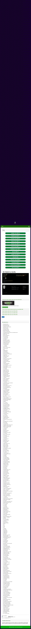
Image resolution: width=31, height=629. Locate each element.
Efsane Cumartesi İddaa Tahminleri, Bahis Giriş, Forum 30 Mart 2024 (12, 309)
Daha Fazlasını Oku (5, 307)
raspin (6, 274)
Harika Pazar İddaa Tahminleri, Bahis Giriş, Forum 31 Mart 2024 (12, 299)
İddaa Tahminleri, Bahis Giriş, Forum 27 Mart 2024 (9, 314)
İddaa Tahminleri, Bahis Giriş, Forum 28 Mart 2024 (9, 312)
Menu (2, 226)
